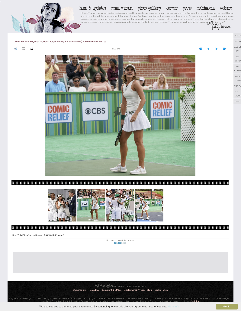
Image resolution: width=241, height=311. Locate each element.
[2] (117, 243)
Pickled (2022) (74, 41)
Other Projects (30, 41)
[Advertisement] (117, 260)
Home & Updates (92, 8)
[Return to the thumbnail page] (15, 49)
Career (171, 8)
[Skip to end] (224, 49)
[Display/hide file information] (23, 49)
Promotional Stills (95, 41)
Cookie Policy (161, 289)
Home (17, 41)
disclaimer (195, 301)
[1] (115, 243)
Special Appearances (52, 41)
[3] (120, 243)
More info (173, 306)
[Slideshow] (31, 49)
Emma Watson (121, 8)
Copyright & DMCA (111, 289)
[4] (122, 243)
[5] (125, 243)
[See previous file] (208, 49)
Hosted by (94, 289)
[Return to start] (200, 49)
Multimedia (205, 8)
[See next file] (216, 49)
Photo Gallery (149, 8)
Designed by (79, 289)
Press (186, 8)
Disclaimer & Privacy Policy (138, 289)
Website (226, 8)
